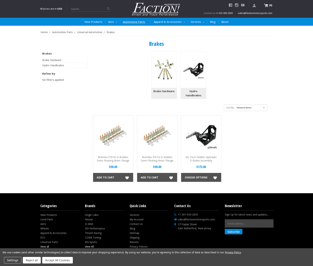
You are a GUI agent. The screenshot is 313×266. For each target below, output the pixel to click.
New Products (93, 22)
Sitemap (134, 233)
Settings (12, 260)
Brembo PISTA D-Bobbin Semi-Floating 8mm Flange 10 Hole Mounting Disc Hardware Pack (113, 162)
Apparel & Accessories (168, 22)
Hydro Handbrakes (53, 65)
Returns (134, 242)
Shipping (134, 237)
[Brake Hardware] (164, 70)
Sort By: (230, 107)
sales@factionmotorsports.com (255, 13)
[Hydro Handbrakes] (193, 70)
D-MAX (89, 224)
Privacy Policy (233, 252)
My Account (137, 219)
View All (89, 246)
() (270, 5)
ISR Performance (95, 228)
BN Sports (91, 242)
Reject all (32, 260)
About (225, 22)
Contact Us (136, 224)
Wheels (44, 228)
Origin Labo (92, 215)
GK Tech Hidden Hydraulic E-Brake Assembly (201, 158)
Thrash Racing (93, 233)
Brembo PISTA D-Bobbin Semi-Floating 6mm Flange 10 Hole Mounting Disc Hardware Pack (157, 162)
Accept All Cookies (57, 260)
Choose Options (196, 177)
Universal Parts (49, 242)
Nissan (89, 219)
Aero (111, 22)
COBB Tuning (93, 237)
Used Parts (46, 219)
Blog (213, 22)
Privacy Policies (139, 246)
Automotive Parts (134, 22)
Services (196, 22)
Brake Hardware (51, 60)
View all (44, 246)
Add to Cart (105, 177)
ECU (42, 237)
